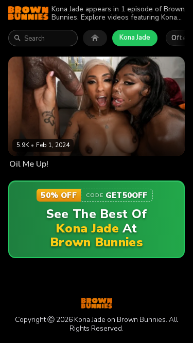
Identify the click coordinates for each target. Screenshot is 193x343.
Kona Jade (134, 37)
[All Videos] (95, 38)
